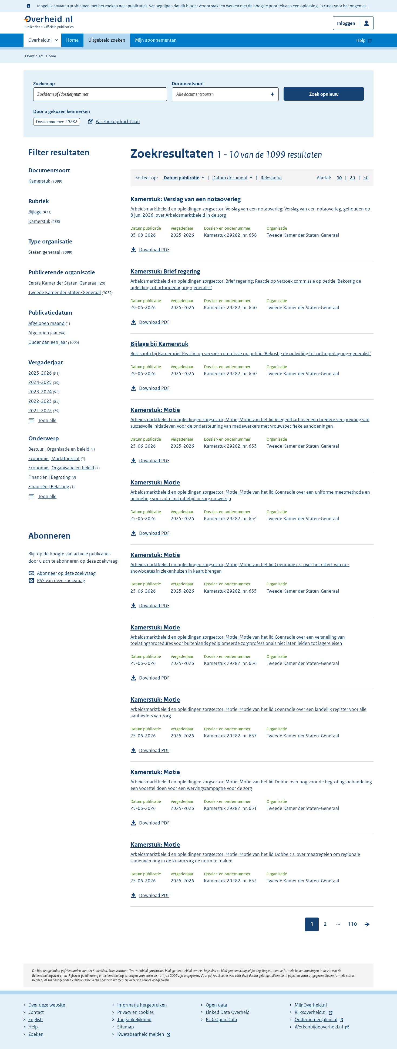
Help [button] (361, 40)
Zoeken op (44, 83)
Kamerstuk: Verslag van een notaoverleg (185, 199)
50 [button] (366, 178)
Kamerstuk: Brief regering (165, 271)
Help (33, 1027)
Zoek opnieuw (323, 94)
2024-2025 (40, 382)
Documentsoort (188, 83)
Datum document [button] (230, 178)
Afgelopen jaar (43, 333)
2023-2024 (40, 392)
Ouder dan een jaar (47, 342)
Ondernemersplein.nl (316, 1019)
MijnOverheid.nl (311, 1005)
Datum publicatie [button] (181, 178)
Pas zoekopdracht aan (118, 121)
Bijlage (35, 212)
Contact (36, 1012)
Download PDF (154, 250)
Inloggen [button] (346, 23)
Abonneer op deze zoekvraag (66, 573)
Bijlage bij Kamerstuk (159, 344)
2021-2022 (40, 411)
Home (72, 40)
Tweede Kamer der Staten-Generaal (64, 292)
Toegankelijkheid (134, 1019)
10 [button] (339, 178)
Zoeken (35, 1034)
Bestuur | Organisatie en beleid (58, 449)
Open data (216, 1005)
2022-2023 (40, 401)
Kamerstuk (39, 181)
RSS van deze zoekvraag (61, 580)
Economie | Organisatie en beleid (61, 468)
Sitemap (125, 1027)
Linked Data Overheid (228, 1012)
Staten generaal (44, 252)
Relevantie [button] (271, 178)
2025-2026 (40, 373)
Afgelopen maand (46, 323)
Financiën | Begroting (49, 477)
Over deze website (46, 1005)
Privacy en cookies (135, 1012)
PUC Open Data (221, 1019)
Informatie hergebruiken (142, 1005)
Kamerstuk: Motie (155, 410)
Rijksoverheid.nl (311, 1012)
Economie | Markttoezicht (54, 458)
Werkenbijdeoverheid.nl (319, 1027)
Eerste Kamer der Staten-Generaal (62, 283)
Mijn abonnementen (156, 40)
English (35, 1019)
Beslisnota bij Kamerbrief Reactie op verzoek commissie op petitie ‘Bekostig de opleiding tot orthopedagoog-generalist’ (250, 354)
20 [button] (352, 178)
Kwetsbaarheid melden (140, 1034)
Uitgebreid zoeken (106, 40)
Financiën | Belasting (48, 487)
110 (352, 924)
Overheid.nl (40, 42)
